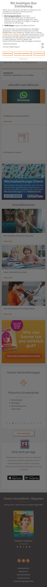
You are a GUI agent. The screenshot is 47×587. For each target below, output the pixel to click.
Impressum (23, 59)
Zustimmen (39, 53)
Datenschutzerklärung (12, 34)
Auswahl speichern (23, 53)
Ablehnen (7, 53)
